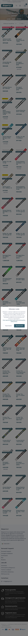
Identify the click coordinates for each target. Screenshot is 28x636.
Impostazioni (8, 325)
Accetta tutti (19, 325)
